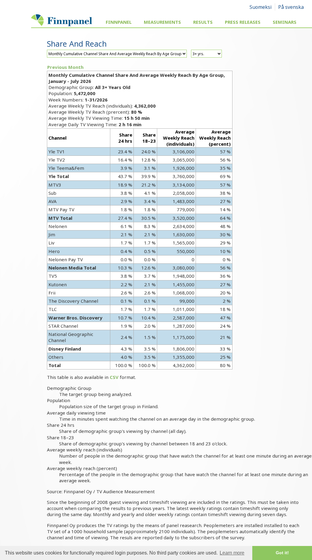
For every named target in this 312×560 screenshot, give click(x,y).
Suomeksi (261, 7)
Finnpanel (119, 22)
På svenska (291, 7)
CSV (114, 377)
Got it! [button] (282, 552)
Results (203, 22)
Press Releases (243, 22)
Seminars (284, 22)
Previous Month (65, 67)
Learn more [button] (232, 552)
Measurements (162, 22)
